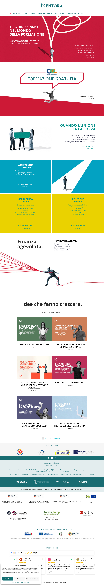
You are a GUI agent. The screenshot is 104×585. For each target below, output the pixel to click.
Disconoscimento (53, 474)
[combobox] (87, 13)
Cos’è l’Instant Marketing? (34, 344)
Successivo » (57, 438)
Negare (19, 579)
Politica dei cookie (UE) (38, 474)
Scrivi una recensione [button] (85, 553)
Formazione (17, 13)
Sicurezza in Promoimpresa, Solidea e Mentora (52, 529)
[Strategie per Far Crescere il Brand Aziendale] (69, 340)
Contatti (62, 13)
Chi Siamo (33, 13)
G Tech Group (55, 582)
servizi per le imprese (45, 13)
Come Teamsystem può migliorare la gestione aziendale (34, 385)
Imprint (28, 582)
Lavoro (25, 13)
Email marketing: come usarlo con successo (34, 424)
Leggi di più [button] (43, 572)
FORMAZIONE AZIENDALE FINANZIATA (55, 489)
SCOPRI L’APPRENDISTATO (76, 489)
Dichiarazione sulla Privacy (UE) (19, 474)
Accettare (8, 579)
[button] (38, 565)
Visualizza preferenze (32, 579)
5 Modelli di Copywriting (69, 382)
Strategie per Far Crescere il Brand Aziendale (69, 345)
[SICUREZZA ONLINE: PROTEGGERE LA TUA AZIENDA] (69, 419)
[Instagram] (55, 458)
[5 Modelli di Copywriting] (69, 378)
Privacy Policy (23, 582)
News (55, 13)
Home (9, 13)
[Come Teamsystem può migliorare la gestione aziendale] (34, 378)
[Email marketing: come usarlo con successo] (34, 419)
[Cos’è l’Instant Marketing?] (34, 340)
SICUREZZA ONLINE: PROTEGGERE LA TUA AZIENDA (69, 424)
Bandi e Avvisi (71, 13)
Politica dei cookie (15, 582)
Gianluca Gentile (62, 582)
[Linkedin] (52, 458)
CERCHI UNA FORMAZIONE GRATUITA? (31, 489)
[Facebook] (48, 458)
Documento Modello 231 (79, 474)
